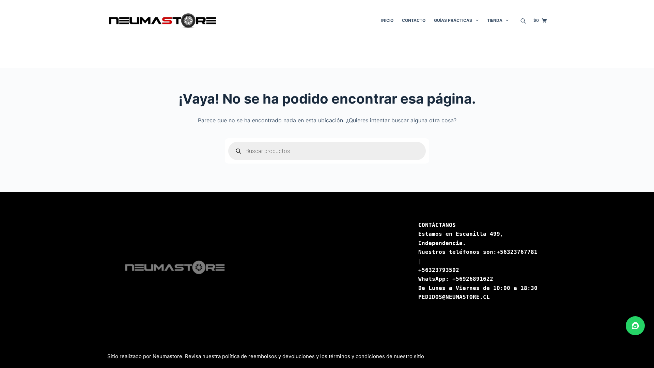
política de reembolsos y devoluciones (268, 356)
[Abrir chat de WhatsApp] (635, 325)
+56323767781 (517, 252)
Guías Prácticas (453, 20)
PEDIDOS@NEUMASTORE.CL (454, 297)
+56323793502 (438, 270)
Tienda (494, 20)
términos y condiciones (357, 356)
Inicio (387, 20)
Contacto (413, 20)
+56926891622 (472, 279)
